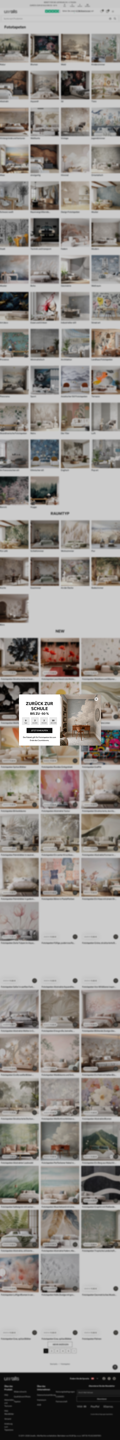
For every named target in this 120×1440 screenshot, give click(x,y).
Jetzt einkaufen (39, 730)
